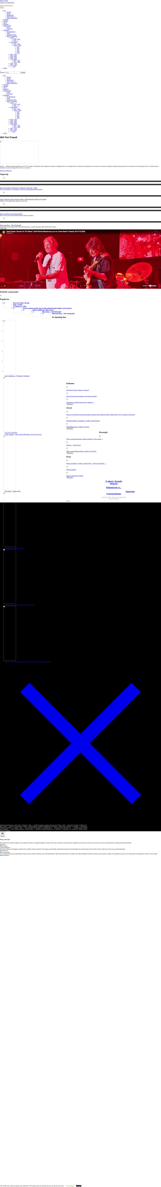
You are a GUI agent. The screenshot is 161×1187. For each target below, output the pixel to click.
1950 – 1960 (13, 65)
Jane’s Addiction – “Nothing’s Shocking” (17, 376)
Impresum (130, 491)
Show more (3, 228)
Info (4, 10)
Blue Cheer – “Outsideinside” (51, 312)
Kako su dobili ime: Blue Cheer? (43, 310)
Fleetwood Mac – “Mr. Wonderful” (10, 225)
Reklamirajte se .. (113, 487)
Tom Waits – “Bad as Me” (13, 491)
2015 (18, 47)
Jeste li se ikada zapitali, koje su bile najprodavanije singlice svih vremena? (47, 308)
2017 (18, 50)
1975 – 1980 (16, 62)
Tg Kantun (9, 28)
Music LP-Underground (6, 5)
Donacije (114, 483)
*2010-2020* (13, 42)
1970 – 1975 (16, 60)
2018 (18, 51)
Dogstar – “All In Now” (73, 445)
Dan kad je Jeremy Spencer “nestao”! (77, 390)
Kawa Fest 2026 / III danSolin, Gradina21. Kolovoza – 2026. (18, 188)
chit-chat (5, 21)
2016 (18, 48)
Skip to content (4, 0)
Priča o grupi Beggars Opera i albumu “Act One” (81, 451)
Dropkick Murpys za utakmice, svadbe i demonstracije (83, 421)
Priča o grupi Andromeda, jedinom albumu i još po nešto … (84, 439)
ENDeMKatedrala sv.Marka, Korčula (77, 427)
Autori (5, 68)
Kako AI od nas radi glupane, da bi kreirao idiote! (81, 396)
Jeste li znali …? (11, 16)
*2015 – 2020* (17, 45)
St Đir (8, 27)
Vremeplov (6, 30)
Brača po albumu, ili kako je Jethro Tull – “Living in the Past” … (86, 463)
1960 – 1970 (13, 63)
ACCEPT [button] (78, 1185)
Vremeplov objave (11, 35)
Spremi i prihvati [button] (4, 855)
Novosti (9, 12)
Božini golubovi (71, 469)
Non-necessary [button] (4, 850)
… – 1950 (12, 66)
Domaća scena (7, 25)
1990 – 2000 (13, 56)
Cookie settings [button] (70, 1185)
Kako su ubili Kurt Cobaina (74, 476)
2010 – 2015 (16, 44)
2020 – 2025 (16, 39)
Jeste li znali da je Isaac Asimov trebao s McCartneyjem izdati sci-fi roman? (23, 199)
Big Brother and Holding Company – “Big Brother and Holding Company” (27, 661)
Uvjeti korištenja (113, 494)
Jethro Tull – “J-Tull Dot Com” (14, 548)
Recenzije (6, 24)
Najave (8, 13)
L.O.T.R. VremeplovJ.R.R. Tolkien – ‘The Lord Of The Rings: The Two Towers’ (23, 433)
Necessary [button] (2, 844)
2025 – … (16, 41)
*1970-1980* (13, 59)
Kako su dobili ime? (12, 18)
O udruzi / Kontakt (113, 481)
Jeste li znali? (3, 195)
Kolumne (5, 19)
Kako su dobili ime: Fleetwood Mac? (11, 214)
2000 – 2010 (13, 54)
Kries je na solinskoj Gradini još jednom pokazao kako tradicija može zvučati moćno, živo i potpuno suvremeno (100, 414)
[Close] (80, 823)
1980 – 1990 (13, 57)
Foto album (2, 184)
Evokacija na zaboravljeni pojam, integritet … (80, 402)
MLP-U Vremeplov (12, 36)
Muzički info (10, 15)
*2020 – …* (13, 38)
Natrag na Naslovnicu (6, 170)
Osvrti (5, 22)
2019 (18, 53)
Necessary (4, 846)
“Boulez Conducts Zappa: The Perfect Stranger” (19, 605)
